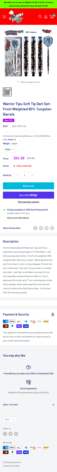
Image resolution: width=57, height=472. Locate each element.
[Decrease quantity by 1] (17, 175)
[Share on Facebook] (35, 228)
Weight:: (10, 143)
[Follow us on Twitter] (10, 434)
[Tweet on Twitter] (46, 228)
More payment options (28, 202)
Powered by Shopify (11, 466)
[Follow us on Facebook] (5, 434)
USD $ (7, 419)
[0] (51, 16)
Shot (5, 126)
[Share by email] (52, 228)
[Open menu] (4, 17)
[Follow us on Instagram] (16, 434)
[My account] (45, 16)
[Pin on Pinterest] (41, 228)
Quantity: (7, 175)
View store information (18, 217)
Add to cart (28, 185)
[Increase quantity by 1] (32, 175)
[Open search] (40, 16)
